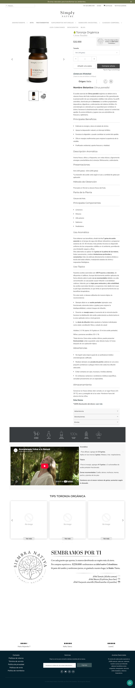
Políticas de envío (16, 667)
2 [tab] (39, 89)
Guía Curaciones (57, 27)
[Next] (64, 59)
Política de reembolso (16, 671)
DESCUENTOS (72, 27)
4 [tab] (72, 542)
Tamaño (76, 48)
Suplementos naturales (62, 22)
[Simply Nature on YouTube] (65, 671)
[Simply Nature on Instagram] (69, 671)
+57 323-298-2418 (88, 5)
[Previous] (12, 59)
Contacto (16, 655)
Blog (83, 27)
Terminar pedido (120, 5)
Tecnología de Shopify (84, 681)
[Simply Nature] (67, 14)
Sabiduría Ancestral (88, 22)
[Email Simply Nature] (73, 671)
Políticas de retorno (16, 658)
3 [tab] (69, 542)
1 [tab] (36, 89)
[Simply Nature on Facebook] (61, 671)
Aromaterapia (19, 22)
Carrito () (108, 5)
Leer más (99, 404)
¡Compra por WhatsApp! (82, 74)
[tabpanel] (37, 59)
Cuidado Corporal (111, 22)
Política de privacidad (16, 664)
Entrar (99, 5)
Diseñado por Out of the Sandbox (67, 681)
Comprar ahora (108, 66)
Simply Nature (53, 681)
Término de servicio (16, 661)
